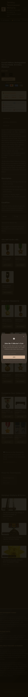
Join (14, 357)
